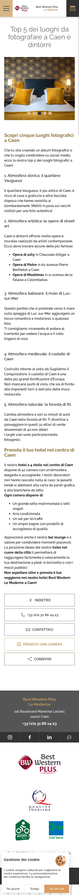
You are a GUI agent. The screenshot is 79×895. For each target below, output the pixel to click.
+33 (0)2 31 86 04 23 (39, 723)
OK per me (57, 888)
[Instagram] (10, 737)
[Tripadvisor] (69, 737)
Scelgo (34, 888)
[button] (29, 113)
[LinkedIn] (49, 737)
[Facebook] (29, 737)
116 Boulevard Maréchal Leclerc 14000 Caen (39, 714)
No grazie (13, 888)
